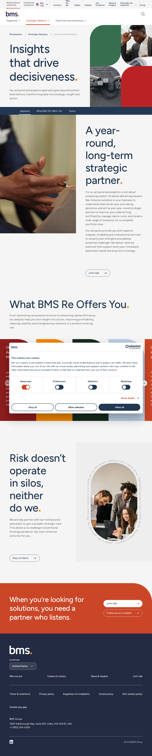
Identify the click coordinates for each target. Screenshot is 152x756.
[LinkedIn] (11, 742)
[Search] (143, 14)
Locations (14, 660)
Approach (25, 111)
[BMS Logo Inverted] (21, 650)
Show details (127, 398)
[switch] (59, 387)
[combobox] (23, 664)
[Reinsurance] (12, 14)
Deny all (32, 407)
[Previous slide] (8, 383)
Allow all (119, 407)
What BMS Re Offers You (49, 111)
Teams (72, 111)
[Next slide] (144, 383)
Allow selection (76, 407)
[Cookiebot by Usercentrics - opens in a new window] (128, 347)
